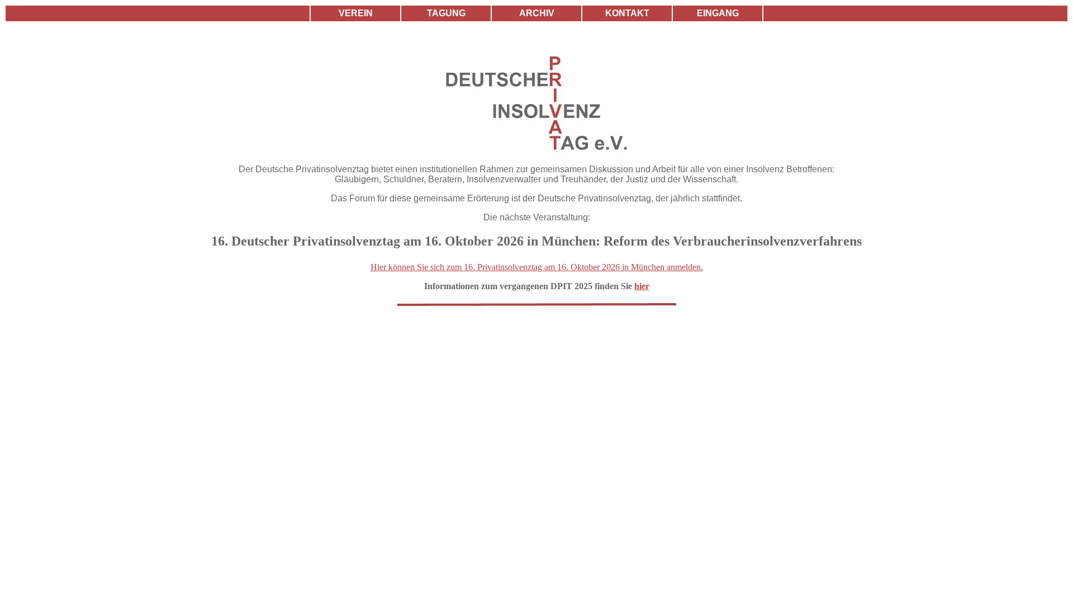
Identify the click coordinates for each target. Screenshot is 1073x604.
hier (641, 286)
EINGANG (718, 13)
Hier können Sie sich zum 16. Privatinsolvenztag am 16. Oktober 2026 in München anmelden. (537, 267)
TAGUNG (446, 13)
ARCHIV (536, 13)
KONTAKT (627, 13)
